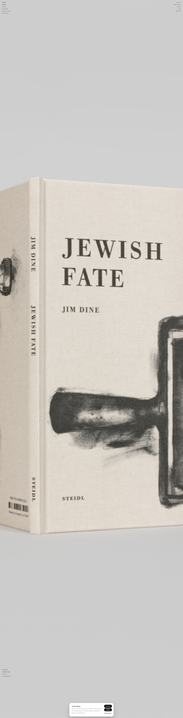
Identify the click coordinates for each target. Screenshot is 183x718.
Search (178, 2)
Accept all (108, 706)
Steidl (4, 2)
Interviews (5, 13)
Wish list (178, 11)
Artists (4, 7)
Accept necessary (108, 709)
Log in (179, 7)
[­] (13, 358)
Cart (179, 9)
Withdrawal (177, 4)
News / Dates (6, 11)
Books (4, 4)
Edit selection (108, 713)
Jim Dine (5, 669)
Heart (80, 359)
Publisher (5, 9)
